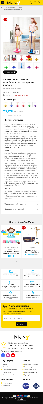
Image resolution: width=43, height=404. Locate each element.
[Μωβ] (35, 104)
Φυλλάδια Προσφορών (10, 369)
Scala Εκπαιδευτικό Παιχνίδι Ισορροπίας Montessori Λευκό (11, 253)
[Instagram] (8, 355)
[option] (6, 58)
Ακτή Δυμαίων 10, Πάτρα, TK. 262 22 (21, 348)
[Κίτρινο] (5, 104)
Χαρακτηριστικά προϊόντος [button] (16, 204)
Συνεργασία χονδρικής (10, 375)
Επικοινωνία (7, 372)
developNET (21, 400)
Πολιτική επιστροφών (31, 364)
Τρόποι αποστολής (30, 369)
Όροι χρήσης (28, 375)
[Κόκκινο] (23, 104)
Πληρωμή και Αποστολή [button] (14, 209)
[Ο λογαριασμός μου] (31, 3)
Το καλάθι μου (7, 383)
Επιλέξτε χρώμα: (9, 100)
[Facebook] (3, 355)
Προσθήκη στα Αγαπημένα (12, 115)
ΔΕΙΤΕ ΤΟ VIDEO (9, 72)
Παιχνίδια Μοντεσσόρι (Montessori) (11, 248)
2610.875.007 (27, 345)
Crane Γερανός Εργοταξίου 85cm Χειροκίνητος (31, 251)
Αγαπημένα (6, 386)
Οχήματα (32, 248)
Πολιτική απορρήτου (30, 372)
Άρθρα (5, 364)
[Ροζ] (17, 104)
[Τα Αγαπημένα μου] (35, 2)
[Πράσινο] (29, 104)
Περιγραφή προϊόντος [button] (13, 120)
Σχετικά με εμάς (8, 367)
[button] (39, 2)
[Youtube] (13, 355)
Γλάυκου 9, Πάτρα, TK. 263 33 (12, 351)
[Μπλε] (11, 104)
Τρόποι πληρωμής (30, 367)
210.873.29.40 (14, 345)
